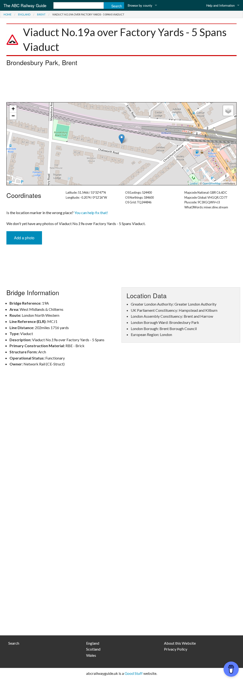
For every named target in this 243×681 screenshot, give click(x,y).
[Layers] (228, 110)
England (24, 14)
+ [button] (13, 109)
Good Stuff (134, 673)
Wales (91, 655)
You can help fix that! (91, 212)
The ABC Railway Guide (25, 5)
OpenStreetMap (211, 183)
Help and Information (220, 5)
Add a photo (24, 237)
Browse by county (140, 5)
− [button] (13, 116)
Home (7, 14)
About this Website (180, 643)
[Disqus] (121, 440)
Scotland (93, 649)
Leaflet (194, 183)
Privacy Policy (175, 649)
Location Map (121, 143)
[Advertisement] (121, 85)
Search (13, 643)
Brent (41, 14)
